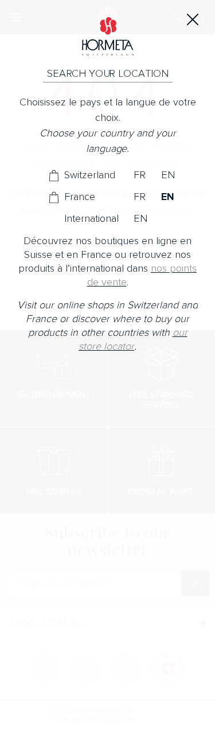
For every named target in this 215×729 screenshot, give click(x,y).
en (168, 175)
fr (140, 175)
